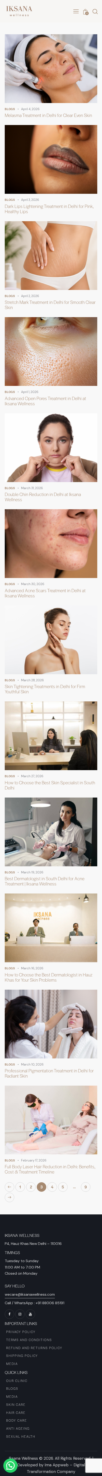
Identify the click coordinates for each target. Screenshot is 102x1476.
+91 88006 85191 (50, 1302)
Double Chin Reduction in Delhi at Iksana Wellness (43, 497)
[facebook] (9, 1314)
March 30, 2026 (32, 584)
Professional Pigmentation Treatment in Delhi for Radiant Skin (49, 1073)
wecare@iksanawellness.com (30, 1294)
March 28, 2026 (32, 680)
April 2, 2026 (30, 296)
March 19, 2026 (32, 872)
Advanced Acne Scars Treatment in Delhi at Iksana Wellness (45, 593)
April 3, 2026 (30, 200)
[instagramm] (20, 1314)
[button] (76, 11)
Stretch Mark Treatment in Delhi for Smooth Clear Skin (50, 305)
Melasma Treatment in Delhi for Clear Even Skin (48, 115)
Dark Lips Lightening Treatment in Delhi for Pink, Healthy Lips (49, 209)
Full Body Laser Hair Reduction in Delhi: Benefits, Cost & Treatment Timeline (50, 1169)
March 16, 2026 (32, 968)
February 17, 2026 (33, 1160)
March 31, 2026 (32, 488)
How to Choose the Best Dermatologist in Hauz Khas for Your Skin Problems (49, 977)
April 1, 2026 (29, 392)
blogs (10, 109)
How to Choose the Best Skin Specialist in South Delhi (50, 785)
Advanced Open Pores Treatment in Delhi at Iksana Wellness (45, 401)
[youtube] (30, 1314)
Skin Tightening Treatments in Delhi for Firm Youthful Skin (45, 689)
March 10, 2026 (32, 1064)
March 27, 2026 (32, 776)
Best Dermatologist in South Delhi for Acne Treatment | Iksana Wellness (44, 881)
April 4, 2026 (30, 109)
